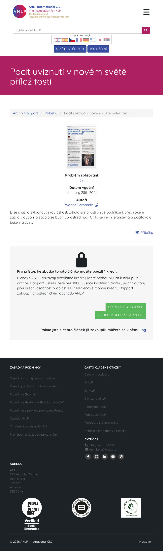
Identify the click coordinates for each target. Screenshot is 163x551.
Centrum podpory (96, 374)
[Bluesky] (121, 456)
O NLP (88, 382)
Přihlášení (98, 49)
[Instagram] (96, 456)
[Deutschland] (86, 40)
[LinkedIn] (105, 456)
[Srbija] (107, 40)
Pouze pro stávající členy (101, 422)
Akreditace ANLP (96, 407)
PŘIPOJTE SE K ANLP (125, 307)
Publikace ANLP (95, 414)
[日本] (100, 40)
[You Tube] (113, 456)
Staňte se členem (70, 49)
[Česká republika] (72, 40)
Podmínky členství (22, 394)
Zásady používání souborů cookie (33, 386)
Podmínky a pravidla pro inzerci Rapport (38, 410)
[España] (65, 40)
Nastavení (146, 541)
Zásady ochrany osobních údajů (32, 378)
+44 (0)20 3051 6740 (102, 445)
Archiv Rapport (25, 113)
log (143, 330)
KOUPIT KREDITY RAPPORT (120, 315)
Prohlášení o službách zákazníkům (33, 434)
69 (81, 180)
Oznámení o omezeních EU (28, 426)
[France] (79, 40)
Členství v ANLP (95, 398)
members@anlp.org (102, 449)
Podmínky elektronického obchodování (37, 402)
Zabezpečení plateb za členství (105, 431)
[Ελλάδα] (93, 40)
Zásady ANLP (19, 418)
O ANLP (89, 390)
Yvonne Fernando (78, 205)
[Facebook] (88, 456)
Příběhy (51, 113)
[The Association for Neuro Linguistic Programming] (41, 11)
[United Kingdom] (58, 40)
